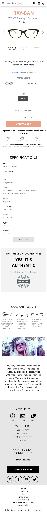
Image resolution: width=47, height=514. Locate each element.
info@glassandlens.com (23, 437)
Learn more (28, 65)
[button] (4, 32)
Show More (23, 240)
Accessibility (23, 505)
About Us (23, 488)
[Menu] (3, 3)
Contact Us (23, 491)
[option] (11, 48)
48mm (23, 99)
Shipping (14, 72)
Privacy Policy (23, 499)
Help (24, 494)
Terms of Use (23, 497)
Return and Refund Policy (23, 502)
